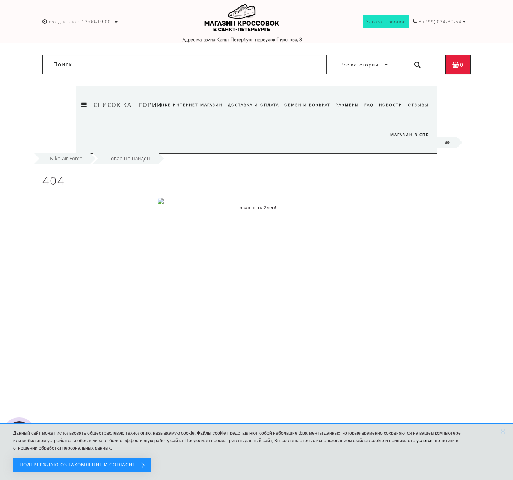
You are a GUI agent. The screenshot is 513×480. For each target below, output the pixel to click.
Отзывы (418, 104)
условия (425, 440)
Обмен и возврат (307, 104)
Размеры (347, 104)
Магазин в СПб (409, 134)
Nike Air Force (66, 158)
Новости (391, 104)
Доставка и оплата (253, 104)
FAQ (369, 104)
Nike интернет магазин (191, 104)
